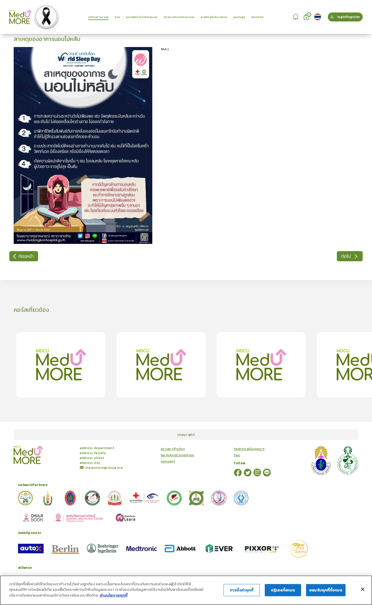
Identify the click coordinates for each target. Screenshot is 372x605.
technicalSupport (249, 448)
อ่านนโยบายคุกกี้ (114, 595)
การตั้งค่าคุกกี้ (241, 590)
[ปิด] (362, 589)
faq (237, 455)
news (71, 447)
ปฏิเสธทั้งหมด (283, 590)
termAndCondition (177, 455)
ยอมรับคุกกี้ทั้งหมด (325, 590)
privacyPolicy (173, 448)
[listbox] (296, 17)
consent (168, 461)
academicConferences (49, 447)
